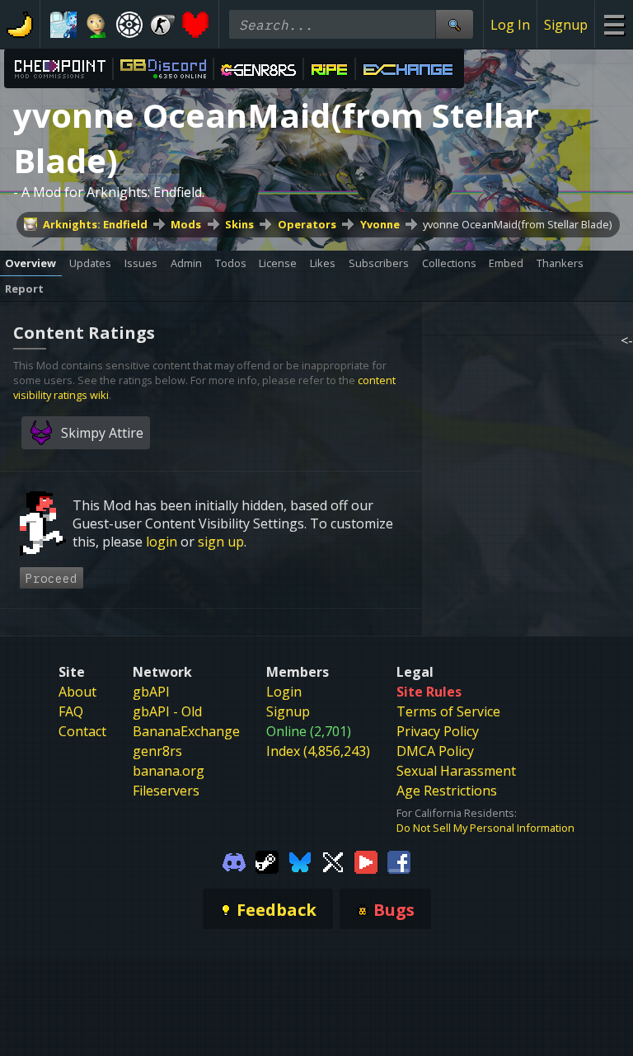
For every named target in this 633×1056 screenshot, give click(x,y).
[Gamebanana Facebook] (399, 861)
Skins (239, 224)
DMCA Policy (435, 751)
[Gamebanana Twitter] (333, 861)
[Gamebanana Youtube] (366, 861)
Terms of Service (448, 711)
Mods (186, 224)
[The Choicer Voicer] (63, 24)
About (77, 692)
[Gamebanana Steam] (267, 861)
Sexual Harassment (456, 771)
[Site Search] (454, 24)
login (161, 542)
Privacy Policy (437, 731)
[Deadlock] (129, 24)
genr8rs (157, 751)
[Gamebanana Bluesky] (300, 861)
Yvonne (380, 224)
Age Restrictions (446, 790)
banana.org (168, 771)
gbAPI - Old (167, 711)
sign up (221, 542)
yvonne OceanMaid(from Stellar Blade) (517, 224)
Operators (307, 224)
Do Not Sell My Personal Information (485, 827)
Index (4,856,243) (318, 751)
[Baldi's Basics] (96, 24)
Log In (510, 25)
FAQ (71, 711)
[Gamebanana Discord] (234, 861)
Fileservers (166, 790)
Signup (566, 25)
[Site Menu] (613, 24)
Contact (82, 731)
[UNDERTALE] (195, 24)
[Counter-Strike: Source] (162, 24)
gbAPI (151, 692)
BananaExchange (186, 731)
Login (284, 692)
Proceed (51, 578)
